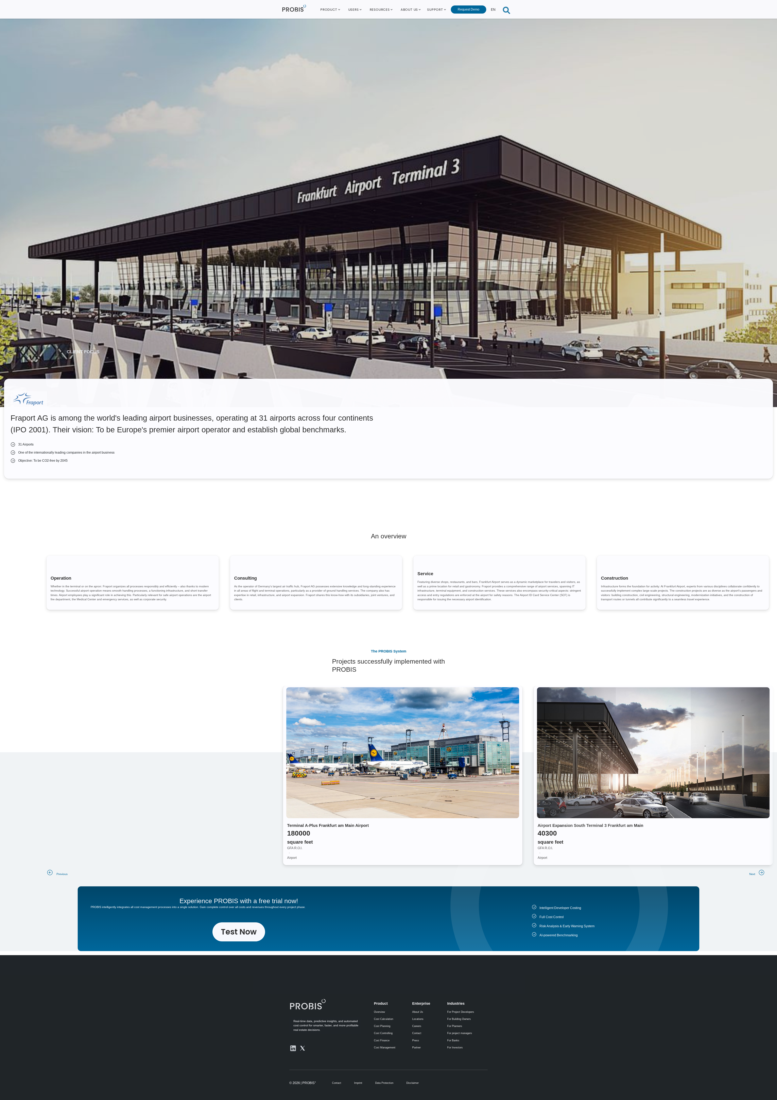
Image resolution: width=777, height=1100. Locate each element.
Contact (416, 1033)
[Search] (506, 9)
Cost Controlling (383, 1033)
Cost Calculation (383, 1018)
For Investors (455, 1047)
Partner (416, 1047)
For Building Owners (459, 1018)
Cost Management (384, 1047)
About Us (417, 1011)
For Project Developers (460, 1011)
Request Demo (468, 9)
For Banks (453, 1040)
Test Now (239, 931)
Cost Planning (382, 1026)
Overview (379, 1011)
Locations (418, 1018)
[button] (330, 9)
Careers (416, 1026)
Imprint (358, 1082)
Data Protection (384, 1082)
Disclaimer (412, 1082)
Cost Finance (382, 1040)
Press (415, 1040)
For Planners (454, 1026)
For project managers (459, 1033)
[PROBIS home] (307, 1004)
